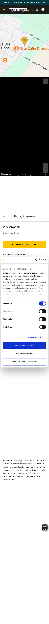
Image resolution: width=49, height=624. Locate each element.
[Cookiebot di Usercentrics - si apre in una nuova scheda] (35, 260)
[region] (24, 126)
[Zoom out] (45, 170)
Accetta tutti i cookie (24, 345)
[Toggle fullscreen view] (45, 81)
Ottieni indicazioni (24, 244)
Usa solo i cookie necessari (24, 362)
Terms (35, 175)
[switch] (42, 311)
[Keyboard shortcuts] (10, 174)
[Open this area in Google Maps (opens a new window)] (5, 174)
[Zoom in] (45, 165)
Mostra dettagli (34, 337)
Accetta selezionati (24, 353)
